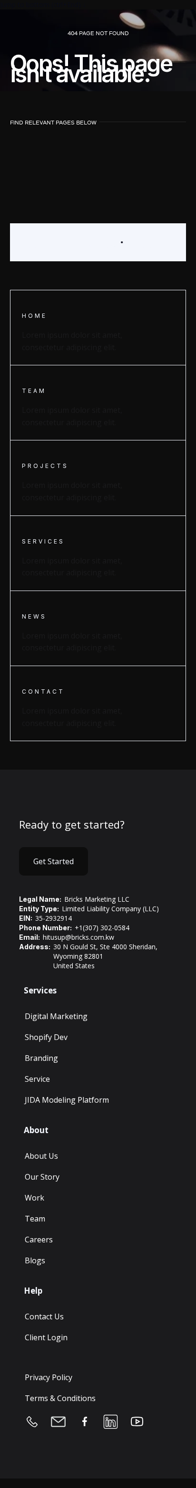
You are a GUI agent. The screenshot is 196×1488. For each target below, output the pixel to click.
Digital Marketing (56, 1016)
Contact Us (44, 1316)
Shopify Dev (46, 1037)
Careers (39, 1239)
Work (34, 1197)
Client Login (46, 1337)
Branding (41, 1058)
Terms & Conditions (60, 1398)
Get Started (53, 861)
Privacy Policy (48, 1377)
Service (37, 1079)
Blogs (35, 1260)
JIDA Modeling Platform (67, 1100)
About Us (41, 1156)
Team (35, 1218)
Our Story (42, 1177)
